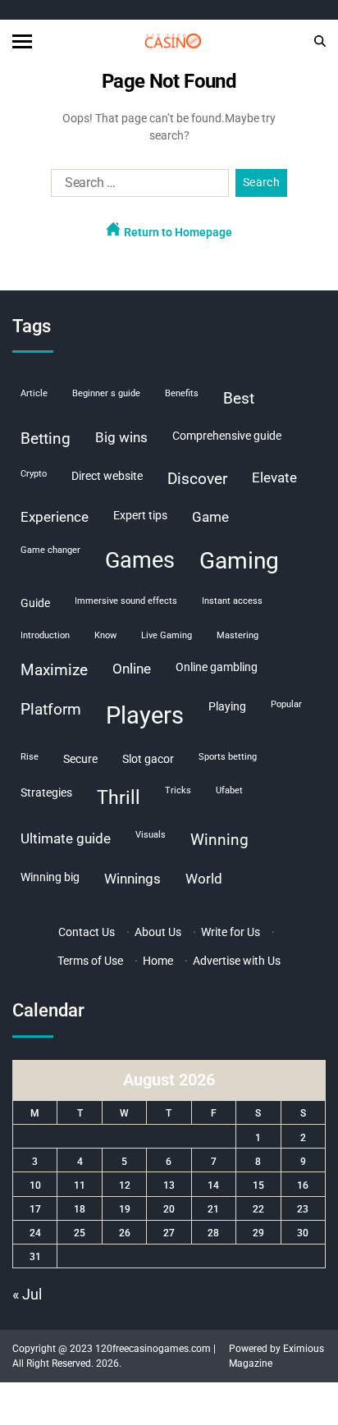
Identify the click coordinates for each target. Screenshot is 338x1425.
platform (51, 709)
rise (30, 756)
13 (169, 1185)
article (34, 393)
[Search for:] (136, 186)
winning (219, 839)
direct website (107, 475)
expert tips (140, 515)
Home (158, 960)
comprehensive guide (226, 435)
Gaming (239, 560)
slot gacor (148, 758)
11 (79, 1185)
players (145, 715)
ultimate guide (66, 838)
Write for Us (230, 932)
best (238, 398)
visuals (150, 834)
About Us (158, 932)
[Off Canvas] (22, 41)
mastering (237, 635)
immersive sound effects (126, 601)
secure (80, 758)
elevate (274, 477)
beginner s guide (106, 393)
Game (210, 517)
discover (197, 478)
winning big (50, 877)
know (105, 635)
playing (227, 706)
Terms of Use (90, 960)
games (140, 560)
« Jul (27, 1294)
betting (46, 438)
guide (35, 603)
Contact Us (86, 932)
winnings (132, 878)
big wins (121, 437)
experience (55, 517)
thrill (118, 798)
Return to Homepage (176, 232)
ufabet (229, 790)
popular (286, 704)
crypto (34, 473)
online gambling (217, 667)
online (131, 668)
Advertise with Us (237, 960)
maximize (54, 669)
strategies (46, 792)
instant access (232, 601)
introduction (45, 635)
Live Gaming (166, 635)
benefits (182, 393)
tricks (178, 790)
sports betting (228, 756)
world (203, 878)
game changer (50, 550)
